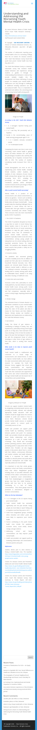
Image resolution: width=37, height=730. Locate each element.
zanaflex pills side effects (11, 698)
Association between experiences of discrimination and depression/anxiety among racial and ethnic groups (18, 689)
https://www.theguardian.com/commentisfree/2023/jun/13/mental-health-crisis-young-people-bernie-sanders (18, 556)
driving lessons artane (10, 710)
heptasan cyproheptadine (11, 707)
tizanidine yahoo (8, 701)
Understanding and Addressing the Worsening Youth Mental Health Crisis (17, 712)
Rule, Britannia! (24, 698)
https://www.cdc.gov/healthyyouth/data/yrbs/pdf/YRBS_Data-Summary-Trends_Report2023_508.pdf (18, 584)
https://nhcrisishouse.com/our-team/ (15, 36)
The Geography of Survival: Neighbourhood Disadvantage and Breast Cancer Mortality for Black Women (17, 677)
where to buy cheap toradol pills (13, 704)
